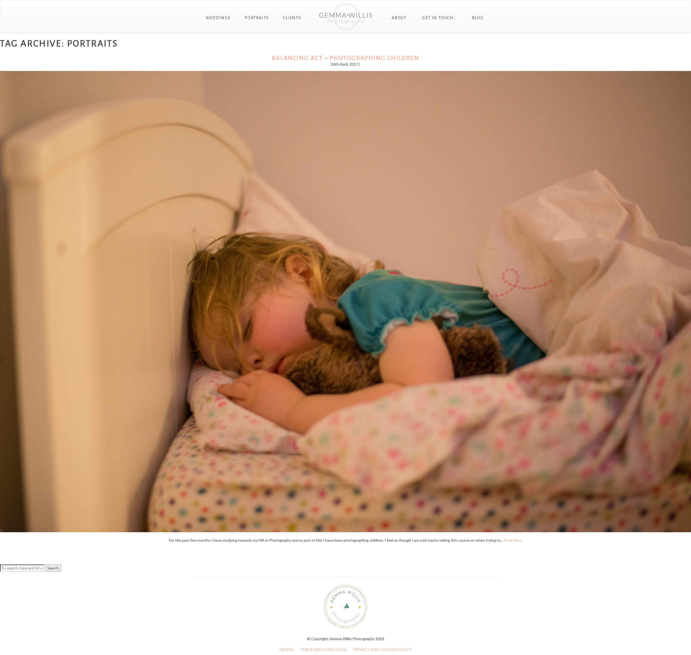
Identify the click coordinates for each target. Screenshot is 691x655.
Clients (292, 18)
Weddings (218, 18)
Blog (477, 18)
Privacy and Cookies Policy (382, 649)
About (399, 18)
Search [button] (53, 568)
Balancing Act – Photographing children (345, 58)
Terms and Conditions (323, 649)
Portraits (257, 18)
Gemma (286, 649)
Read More (513, 540)
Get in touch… (439, 18)
